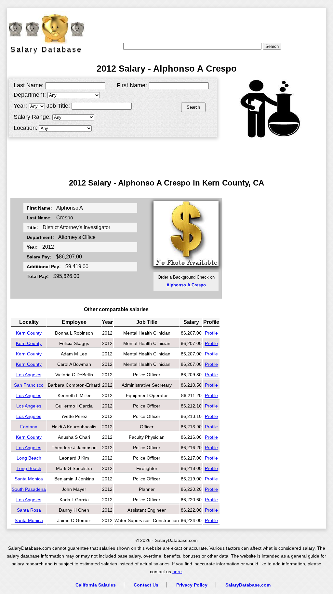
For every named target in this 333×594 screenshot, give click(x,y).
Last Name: (29, 85)
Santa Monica (29, 478)
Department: (30, 94)
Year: (20, 106)
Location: (25, 128)
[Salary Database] (43, 27)
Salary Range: (32, 117)
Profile (211, 333)
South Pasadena (29, 489)
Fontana (28, 426)
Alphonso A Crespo (186, 285)
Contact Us (146, 584)
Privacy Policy (191, 584)
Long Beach (29, 458)
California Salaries (95, 584)
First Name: (132, 85)
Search (193, 107)
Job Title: (58, 106)
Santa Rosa (29, 510)
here (177, 571)
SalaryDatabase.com (248, 584)
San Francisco (29, 385)
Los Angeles (28, 374)
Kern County (29, 333)
